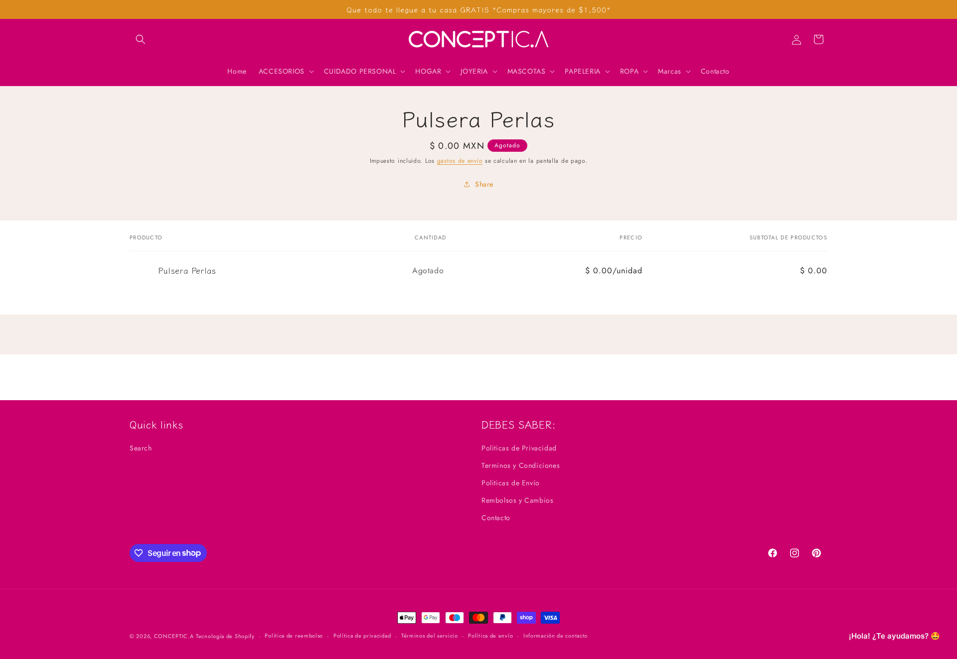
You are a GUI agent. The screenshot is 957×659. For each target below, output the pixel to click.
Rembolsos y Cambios (517, 500)
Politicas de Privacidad (519, 448)
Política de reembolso (294, 636)
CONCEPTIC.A (174, 636)
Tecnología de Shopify (225, 636)
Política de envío (490, 636)
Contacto (495, 518)
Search (141, 448)
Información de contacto (555, 636)
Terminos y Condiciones (520, 465)
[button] (141, 39)
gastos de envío (460, 160)
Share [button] (484, 184)
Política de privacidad (362, 636)
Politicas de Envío (510, 483)
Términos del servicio (429, 636)
